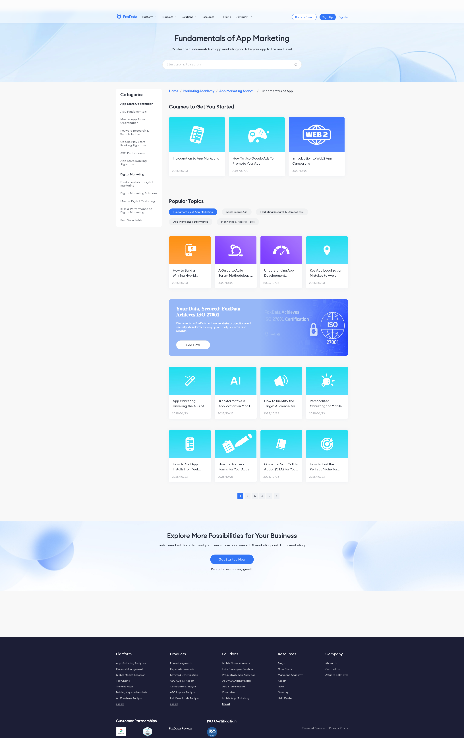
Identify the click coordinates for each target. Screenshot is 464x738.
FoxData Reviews (180, 728)
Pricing (227, 16)
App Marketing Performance (190, 221)
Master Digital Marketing (137, 201)
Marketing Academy (198, 91)
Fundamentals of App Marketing (193, 212)
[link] (173, 91)
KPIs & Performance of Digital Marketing (136, 210)
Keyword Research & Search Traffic (134, 132)
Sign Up (327, 17)
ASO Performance (132, 153)
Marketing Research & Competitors (282, 212)
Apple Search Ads (236, 212)
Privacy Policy (338, 728)
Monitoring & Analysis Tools (238, 221)
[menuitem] (150, 17)
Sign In (343, 17)
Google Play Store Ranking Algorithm (133, 143)
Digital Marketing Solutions (138, 193)
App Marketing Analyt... (237, 91)
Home (173, 91)
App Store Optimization (136, 104)
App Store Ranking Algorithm (133, 162)
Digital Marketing (132, 174)
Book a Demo (304, 17)
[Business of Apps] (147, 732)
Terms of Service (313, 728)
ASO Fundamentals (133, 111)
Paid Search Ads (131, 220)
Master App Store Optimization (132, 121)
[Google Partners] (121, 732)
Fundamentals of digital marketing (136, 183)
